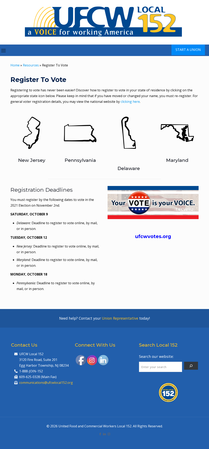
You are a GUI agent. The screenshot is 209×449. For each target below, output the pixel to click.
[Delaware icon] (129, 133)
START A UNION (188, 49)
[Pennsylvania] (80, 133)
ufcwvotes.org (153, 236)
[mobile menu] (3, 50)
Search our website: (156, 356)
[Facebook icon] (100, 434)
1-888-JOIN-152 (31, 371)
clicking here (130, 101)
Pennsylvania (80, 160)
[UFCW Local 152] (104, 22)
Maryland (177, 160)
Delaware (129, 168)
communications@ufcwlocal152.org (46, 382)
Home (15, 65)
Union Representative (120, 318)
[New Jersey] (31, 133)
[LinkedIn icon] (104, 434)
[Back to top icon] (189, 440)
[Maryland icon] (177, 133)
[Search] (191, 366)
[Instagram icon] (108, 434)
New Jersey (31, 160)
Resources (31, 65)
